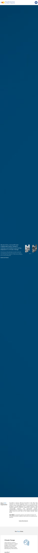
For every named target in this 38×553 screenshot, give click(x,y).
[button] (36, 2)
